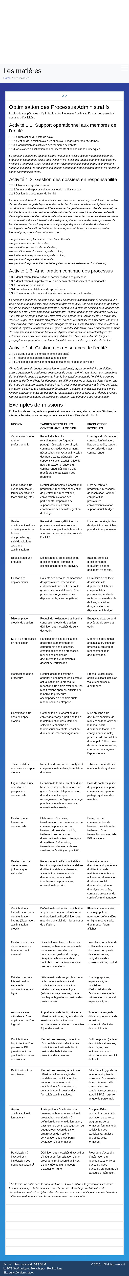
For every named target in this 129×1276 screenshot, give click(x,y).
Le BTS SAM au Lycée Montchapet (24, 1268)
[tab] (64, 95)
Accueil (7, 1264)
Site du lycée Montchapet (18, 1272)
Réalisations (54, 1268)
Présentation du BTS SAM (30, 1264)
